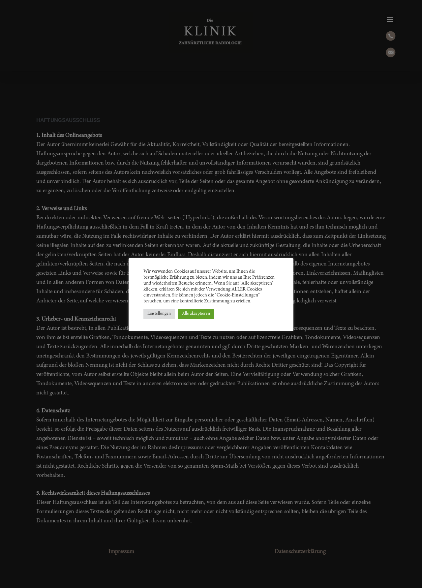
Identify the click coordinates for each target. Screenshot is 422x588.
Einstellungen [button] (159, 314)
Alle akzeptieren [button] (196, 314)
